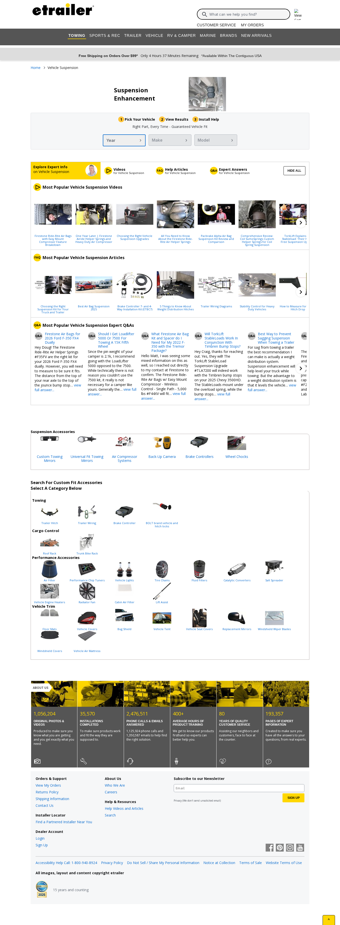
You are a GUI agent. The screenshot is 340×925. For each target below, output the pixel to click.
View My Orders (48, 785)
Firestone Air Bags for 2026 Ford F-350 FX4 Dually (62, 338)
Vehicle (154, 35)
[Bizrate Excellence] (42, 889)
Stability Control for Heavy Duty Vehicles (257, 307)
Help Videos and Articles (124, 808)
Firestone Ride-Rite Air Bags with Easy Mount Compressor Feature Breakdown (53, 240)
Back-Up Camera (162, 456)
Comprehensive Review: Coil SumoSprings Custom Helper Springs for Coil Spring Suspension (257, 240)
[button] (301, 223)
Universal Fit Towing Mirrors (87, 458)
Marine (208, 35)
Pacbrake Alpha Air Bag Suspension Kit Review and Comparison (216, 238)
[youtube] (300, 848)
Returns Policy (47, 792)
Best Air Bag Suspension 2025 (94, 307)
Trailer (133, 35)
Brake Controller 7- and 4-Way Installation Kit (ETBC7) (134, 307)
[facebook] (269, 848)
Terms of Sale (250, 862)
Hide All (294, 170)
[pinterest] (280, 848)
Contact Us (45, 805)
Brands (228, 35)
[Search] (204, 14)
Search (110, 815)
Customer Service (216, 25)
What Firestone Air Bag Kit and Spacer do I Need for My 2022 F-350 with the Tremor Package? (170, 342)
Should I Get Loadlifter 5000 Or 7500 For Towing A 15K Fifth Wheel (116, 340)
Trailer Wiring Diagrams (216, 306)
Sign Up (42, 845)
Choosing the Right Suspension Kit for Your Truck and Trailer (53, 309)
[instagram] (290, 848)
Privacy (178, 800)
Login (40, 838)
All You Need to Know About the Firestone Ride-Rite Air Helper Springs (175, 238)
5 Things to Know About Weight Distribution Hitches (175, 307)
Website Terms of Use (284, 862)
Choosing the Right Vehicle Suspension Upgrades (134, 237)
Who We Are (115, 785)
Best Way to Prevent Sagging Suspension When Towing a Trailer (276, 338)
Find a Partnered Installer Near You (64, 821)
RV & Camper (181, 35)
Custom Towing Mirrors (49, 458)
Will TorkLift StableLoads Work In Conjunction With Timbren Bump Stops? (222, 340)
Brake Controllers (199, 456)
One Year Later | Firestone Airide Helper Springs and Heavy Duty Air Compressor (93, 238)
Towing (76, 35)
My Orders (252, 25)
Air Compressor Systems (124, 458)
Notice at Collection (219, 862)
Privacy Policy (112, 862)
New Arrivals (256, 35)
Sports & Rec (104, 35)
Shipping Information (52, 798)
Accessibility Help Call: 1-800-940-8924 (66, 862)
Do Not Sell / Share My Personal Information (163, 862)
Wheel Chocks (237, 456)
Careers (111, 792)
